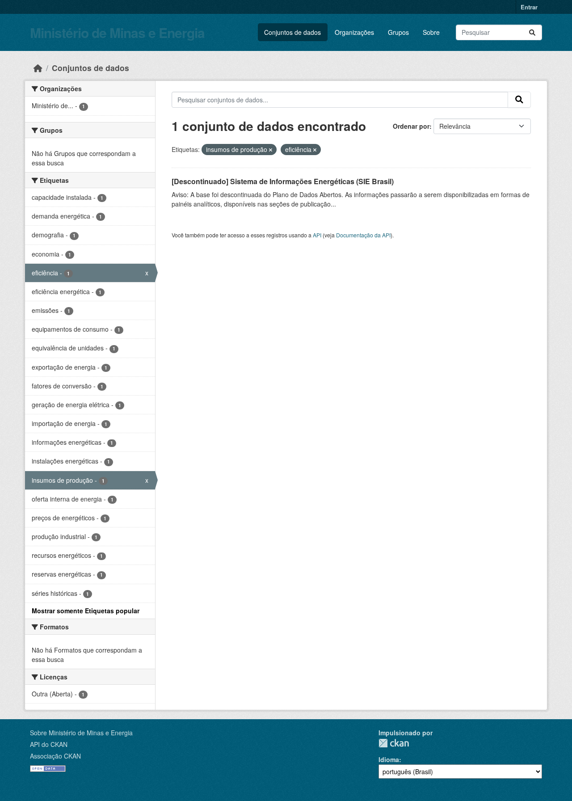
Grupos (398, 32)
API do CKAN (48, 744)
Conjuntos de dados (292, 32)
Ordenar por (411, 126)
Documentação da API (363, 235)
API (317, 235)
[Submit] (532, 32)
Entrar (529, 7)
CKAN (394, 743)
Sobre (431, 32)
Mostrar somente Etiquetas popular (85, 610)
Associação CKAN (55, 755)
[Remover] (270, 149)
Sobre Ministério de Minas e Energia (81, 732)
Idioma (389, 759)
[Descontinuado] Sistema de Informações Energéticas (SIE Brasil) (283, 181)
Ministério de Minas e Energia (117, 32)
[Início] (38, 67)
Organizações (354, 32)
